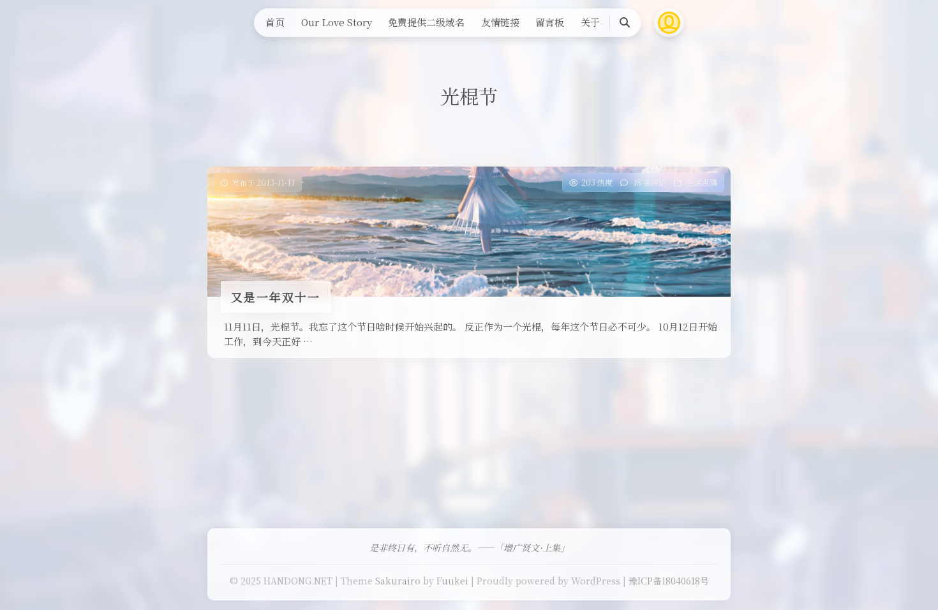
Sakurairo (398, 580)
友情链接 (500, 22)
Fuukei (452, 580)
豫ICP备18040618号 (669, 580)
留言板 (549, 22)
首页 (275, 22)
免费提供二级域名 (426, 22)
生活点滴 (702, 182)
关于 (590, 22)
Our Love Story (336, 22)
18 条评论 (649, 182)
